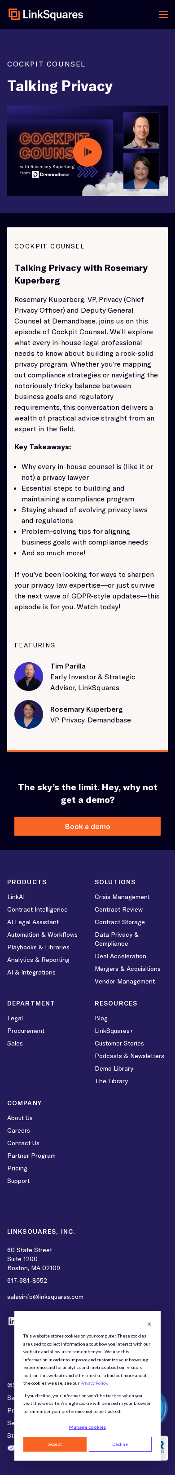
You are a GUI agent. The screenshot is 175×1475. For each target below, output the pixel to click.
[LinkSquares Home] (46, 14)
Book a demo (87, 826)
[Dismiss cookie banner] (149, 1324)
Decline (120, 1444)
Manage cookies (87, 1427)
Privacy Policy (93, 1383)
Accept (55, 1444)
